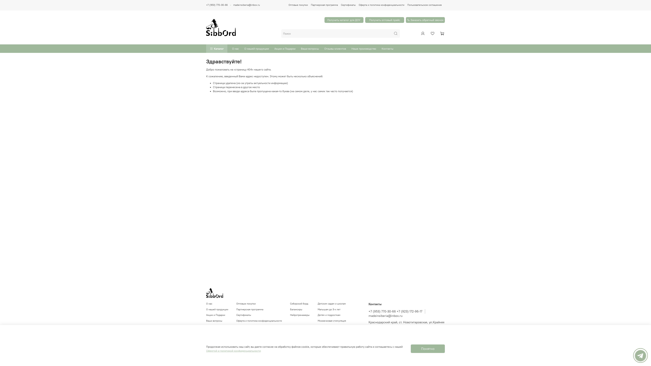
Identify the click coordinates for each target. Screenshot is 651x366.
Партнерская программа (324, 4)
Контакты (387, 48)
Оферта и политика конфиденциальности (381, 4)
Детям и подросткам (329, 315)
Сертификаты (348, 4)
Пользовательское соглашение (424, 4)
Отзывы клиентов (335, 48)
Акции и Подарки (284, 48)
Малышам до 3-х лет (329, 309)
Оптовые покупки (298, 4)
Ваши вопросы (310, 48)
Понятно (428, 349)
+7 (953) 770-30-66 (217, 4)
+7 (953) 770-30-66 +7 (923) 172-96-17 (395, 311)
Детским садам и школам (332, 303)
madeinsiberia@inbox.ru (246, 4)
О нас (235, 48)
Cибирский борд (299, 303)
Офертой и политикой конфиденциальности (233, 350)
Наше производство (363, 48)
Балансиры (296, 309)
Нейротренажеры (300, 315)
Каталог (219, 48)
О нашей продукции (256, 48)
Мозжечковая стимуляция (332, 320)
